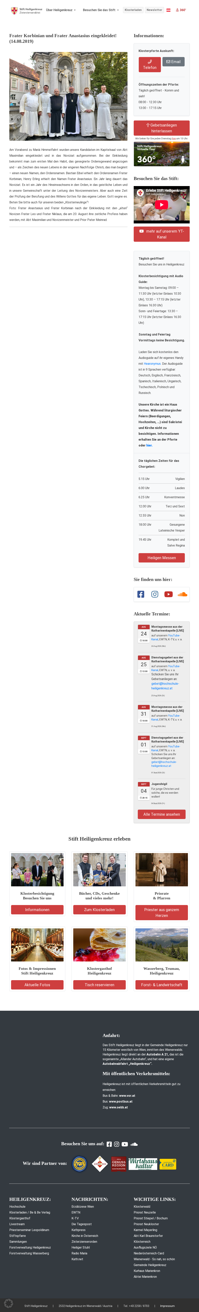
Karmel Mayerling (145, 1230)
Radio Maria (79, 1253)
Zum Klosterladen (99, 909)
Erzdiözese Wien (83, 1206)
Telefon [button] (149, 67)
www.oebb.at (118, 1107)
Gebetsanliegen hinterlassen (163, 128)
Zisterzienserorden (84, 1241)
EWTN (76, 1212)
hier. (149, 445)
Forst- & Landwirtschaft (161, 984)
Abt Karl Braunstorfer (148, 1236)
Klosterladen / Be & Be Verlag (29, 1212)
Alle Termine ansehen (161, 814)
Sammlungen (18, 1241)
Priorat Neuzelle (145, 1212)
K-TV (75, 1218)
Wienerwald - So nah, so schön (154, 1259)
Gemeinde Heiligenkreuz (150, 1265)
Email (175, 61)
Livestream (17, 1224)
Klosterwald (142, 1206)
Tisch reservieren (99, 984)
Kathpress (79, 1230)
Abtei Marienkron (145, 1277)
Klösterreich (142, 1241)
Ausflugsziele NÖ (145, 1247)
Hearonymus (152, 364)
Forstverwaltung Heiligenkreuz (30, 1247)
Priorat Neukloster (146, 1224)
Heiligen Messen (162, 557)
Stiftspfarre (17, 1236)
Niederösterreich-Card (149, 1253)
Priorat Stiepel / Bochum (151, 1218)
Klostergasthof (19, 1218)
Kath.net (77, 1259)
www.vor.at (127, 1096)
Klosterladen (133, 9)
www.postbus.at (121, 1101)
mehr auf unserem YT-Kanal (164, 234)
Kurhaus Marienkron (147, 1271)
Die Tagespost (82, 1224)
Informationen (37, 909)
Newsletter (154, 9)
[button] (168, 10)
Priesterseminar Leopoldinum (29, 1230)
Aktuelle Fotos (37, 984)
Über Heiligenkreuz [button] (59, 10)
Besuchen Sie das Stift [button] (99, 10)
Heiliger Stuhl (81, 1247)
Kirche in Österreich (85, 1236)
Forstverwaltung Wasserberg (29, 1253)
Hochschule (17, 1206)
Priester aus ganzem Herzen (161, 912)
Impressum (167, 1306)
